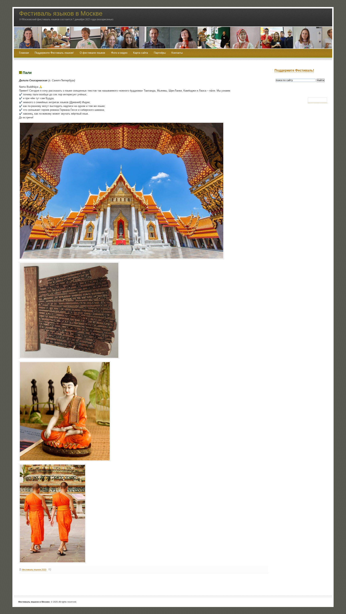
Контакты (177, 52)
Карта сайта (140, 52)
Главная (24, 52)
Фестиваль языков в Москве (61, 13)
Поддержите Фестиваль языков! (54, 52)
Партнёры (160, 52)
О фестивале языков (92, 52)
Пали (27, 72)
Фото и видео (119, 52)
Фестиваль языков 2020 (34, 569)
